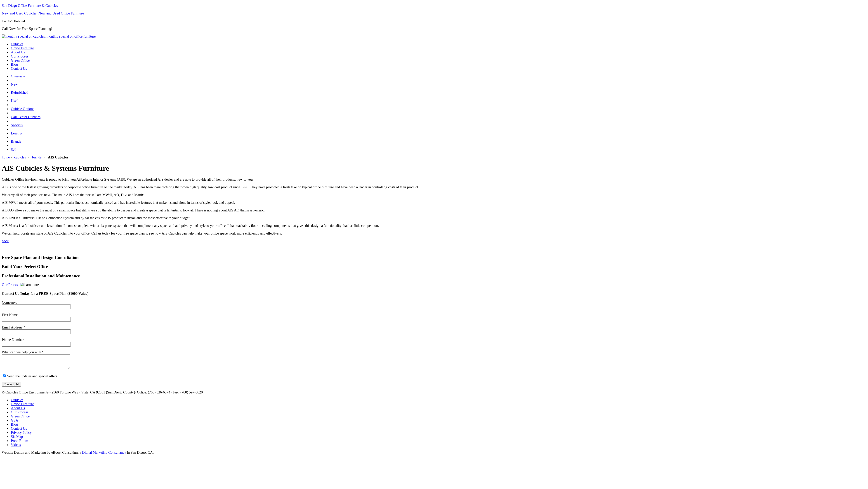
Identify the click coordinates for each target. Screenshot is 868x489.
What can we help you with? (22, 352)
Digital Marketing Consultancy (104, 452)
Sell (13, 149)
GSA (14, 420)
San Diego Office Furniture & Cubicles (30, 5)
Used (14, 101)
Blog (14, 64)
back (5, 241)
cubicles (20, 157)
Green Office (20, 60)
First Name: (10, 315)
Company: (9, 302)
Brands (16, 141)
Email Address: (13, 327)
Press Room (19, 441)
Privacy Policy (21, 432)
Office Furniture (22, 48)
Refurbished (19, 92)
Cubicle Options (22, 109)
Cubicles (17, 44)
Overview (18, 76)
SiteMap (17, 437)
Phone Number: (13, 340)
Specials (17, 125)
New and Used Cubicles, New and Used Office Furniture (43, 13)
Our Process (10, 285)
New (14, 84)
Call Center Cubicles (25, 117)
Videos (16, 445)
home (6, 157)
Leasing (16, 133)
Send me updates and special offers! (32, 376)
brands (37, 157)
